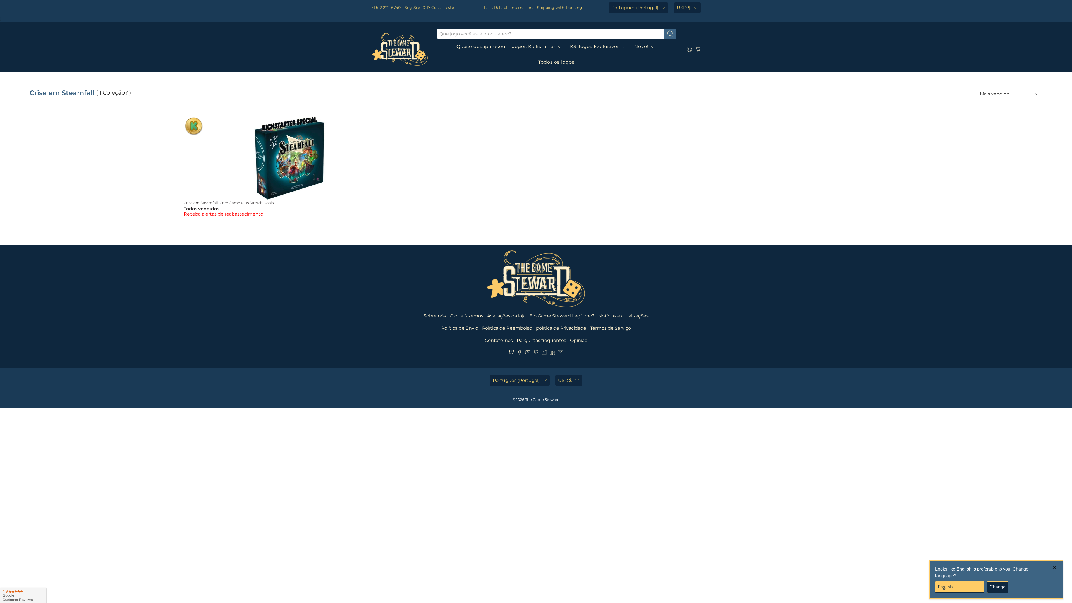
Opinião (578, 340)
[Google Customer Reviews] (23, 595)
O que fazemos (466, 316)
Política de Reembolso (507, 328)
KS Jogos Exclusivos (595, 46)
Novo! (641, 46)
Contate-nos (499, 340)
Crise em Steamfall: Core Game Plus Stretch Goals (229, 202)
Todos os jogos (556, 62)
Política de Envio (459, 328)
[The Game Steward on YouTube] (527, 353)
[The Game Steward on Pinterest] (536, 353)
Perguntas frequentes (541, 340)
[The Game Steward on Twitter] (511, 353)
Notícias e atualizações (623, 316)
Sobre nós (434, 316)
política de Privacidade (561, 328)
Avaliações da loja (506, 316)
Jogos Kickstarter (534, 46)
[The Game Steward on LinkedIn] (552, 353)
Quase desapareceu (481, 46)
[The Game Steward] (400, 49)
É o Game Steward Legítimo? (562, 316)
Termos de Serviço (610, 328)
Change (998, 587)
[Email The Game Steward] (560, 353)
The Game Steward (542, 399)
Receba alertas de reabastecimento (223, 214)
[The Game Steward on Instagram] (544, 353)
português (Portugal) (634, 7)
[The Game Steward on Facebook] (519, 353)
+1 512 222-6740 (386, 7)
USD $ (684, 7)
